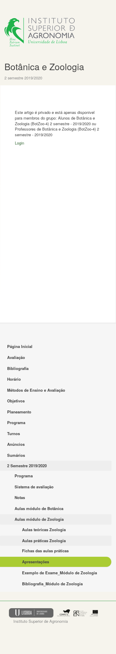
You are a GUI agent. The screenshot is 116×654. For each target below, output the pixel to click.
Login (19, 143)
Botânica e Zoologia (44, 66)
